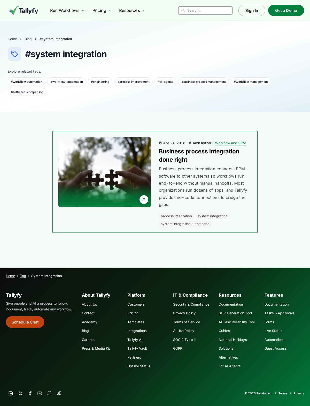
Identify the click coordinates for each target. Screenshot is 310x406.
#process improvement (133, 81)
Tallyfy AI (134, 340)
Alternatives (228, 357)
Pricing (99, 10)
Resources (129, 10)
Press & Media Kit (96, 348)
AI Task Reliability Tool (237, 322)
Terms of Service (186, 322)
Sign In (251, 10)
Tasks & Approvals (279, 313)
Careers (88, 340)
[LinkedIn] (11, 393)
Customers (136, 304)
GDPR (177, 348)
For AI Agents (229, 366)
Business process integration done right (199, 155)
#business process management (203, 81)
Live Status (273, 331)
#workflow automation (26, 81)
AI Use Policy (183, 331)
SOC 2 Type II (184, 340)
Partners (134, 357)
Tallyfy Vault (137, 348)
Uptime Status (138, 366)
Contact (88, 313)
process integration (176, 216)
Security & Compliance (191, 304)
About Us (89, 304)
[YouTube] (40, 393)
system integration (212, 216)
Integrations (137, 331)
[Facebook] (30, 393)
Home (12, 39)
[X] (20, 393)
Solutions (226, 348)
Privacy (299, 393)
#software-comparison (27, 92)
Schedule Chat (25, 322)
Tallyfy (14, 295)
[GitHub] (49, 393)
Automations (274, 340)
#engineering (100, 81)
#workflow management (251, 81)
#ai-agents (165, 81)
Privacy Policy (184, 313)
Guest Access (275, 348)
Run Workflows (64, 10)
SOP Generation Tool (235, 313)
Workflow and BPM (230, 143)
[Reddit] (59, 393)
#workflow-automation (66, 81)
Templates (135, 322)
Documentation (231, 304)
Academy (89, 322)
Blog (28, 39)
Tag (23, 276)
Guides (224, 331)
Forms (269, 322)
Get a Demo (286, 10)
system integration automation (185, 224)
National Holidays (233, 340)
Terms (283, 393)
